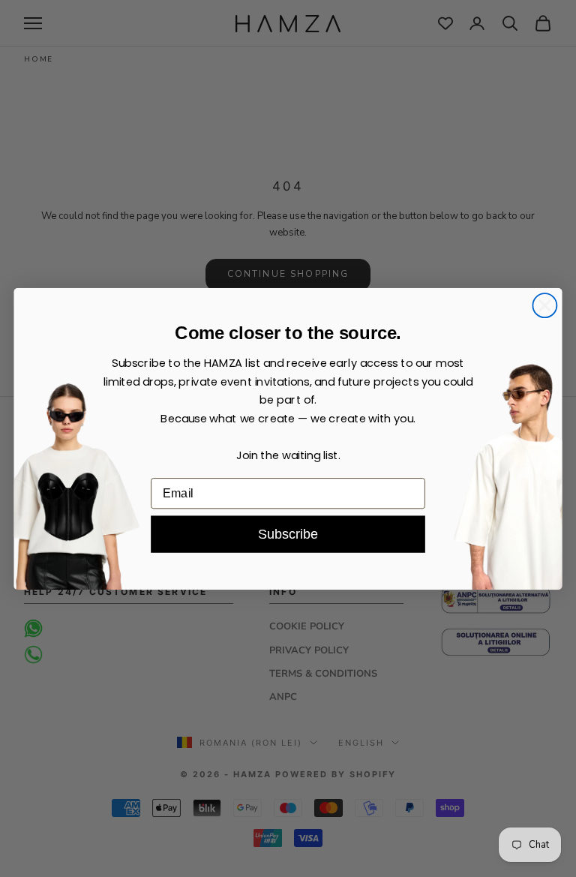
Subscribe (288, 534)
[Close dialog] (544, 305)
